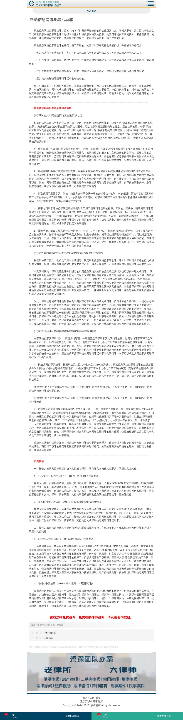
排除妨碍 (48, 637)
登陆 (98, 697)
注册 (92, 697)
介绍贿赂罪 (49, 632)
